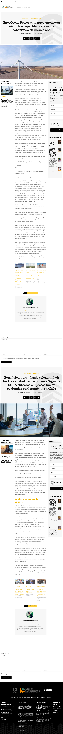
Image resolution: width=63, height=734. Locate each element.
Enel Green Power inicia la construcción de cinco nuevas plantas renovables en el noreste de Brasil (30, 275)
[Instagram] (57, 1)
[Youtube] (61, 1)
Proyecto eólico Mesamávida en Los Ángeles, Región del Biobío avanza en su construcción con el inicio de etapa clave (47, 330)
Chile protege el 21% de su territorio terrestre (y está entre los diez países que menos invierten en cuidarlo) (43, 706)
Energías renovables (36, 18)
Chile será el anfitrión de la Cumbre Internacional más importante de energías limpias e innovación (15, 330)
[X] (59, 1)
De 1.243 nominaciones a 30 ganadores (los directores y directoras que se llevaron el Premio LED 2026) (42, 712)
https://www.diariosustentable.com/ (31, 310)
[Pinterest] (31, 38)
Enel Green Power (32, 293)
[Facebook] (55, 1)
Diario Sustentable (26, 33)
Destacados (25, 18)
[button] (17, 10)
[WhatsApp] (35, 38)
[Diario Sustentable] (30, 301)
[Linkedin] (38, 38)
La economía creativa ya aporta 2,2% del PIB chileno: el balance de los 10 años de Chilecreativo (52, 143)
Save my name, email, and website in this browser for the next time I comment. (21, 358)
